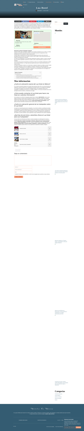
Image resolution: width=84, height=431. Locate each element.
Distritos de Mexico (58, 396)
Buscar (56, 21)
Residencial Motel (17, 151)
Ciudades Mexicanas (23, 420)
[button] (23, 7)
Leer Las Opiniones (39, 44)
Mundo (56, 399)
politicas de (60, 426)
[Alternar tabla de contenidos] (40, 72)
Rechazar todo (72, 427)
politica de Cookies (50, 426)
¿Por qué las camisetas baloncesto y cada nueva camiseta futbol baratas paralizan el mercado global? (61, 171)
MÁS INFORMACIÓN (42, 47)
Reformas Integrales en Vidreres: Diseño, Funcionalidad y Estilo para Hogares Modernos (61, 241)
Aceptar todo (78, 427)
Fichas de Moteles (18, 149)
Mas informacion (18, 73)
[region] (72, 423)
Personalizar (67, 427)
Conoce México (57, 395)
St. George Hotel (17, 150)
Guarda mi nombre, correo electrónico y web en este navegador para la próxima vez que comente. (32, 174)
